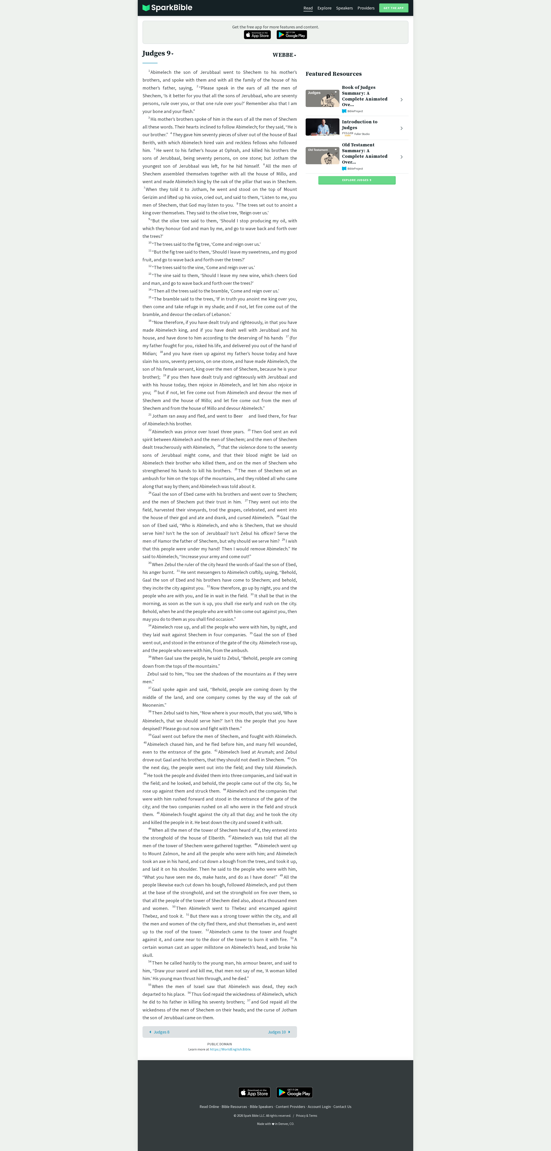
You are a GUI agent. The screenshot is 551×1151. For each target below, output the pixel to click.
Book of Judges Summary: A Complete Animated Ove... (364, 96)
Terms (313, 1116)
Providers (366, 8)
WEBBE (282, 55)
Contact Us (342, 1106)
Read (308, 8)
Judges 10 (277, 1032)
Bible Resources (234, 1106)
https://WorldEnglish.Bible (230, 1049)
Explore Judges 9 (356, 180)
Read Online (209, 1106)
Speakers (344, 8)
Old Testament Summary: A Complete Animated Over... (364, 153)
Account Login (319, 1106)
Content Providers (290, 1106)
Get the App (394, 8)
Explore (324, 8)
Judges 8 (161, 1032)
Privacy (301, 1116)
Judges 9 (156, 53)
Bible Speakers (261, 1106)
